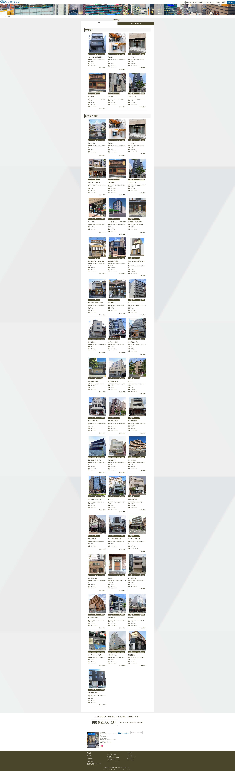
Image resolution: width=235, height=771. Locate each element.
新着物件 (212, 2)
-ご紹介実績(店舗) (111, 759)
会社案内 (224, 2)
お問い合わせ (231, 2)
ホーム (183, 2)
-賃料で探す (89, 760)
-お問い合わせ (130, 755)
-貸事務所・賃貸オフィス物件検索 (94, 763)
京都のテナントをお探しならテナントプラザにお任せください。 (117, 767)
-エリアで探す (90, 758)
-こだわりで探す (90, 761)
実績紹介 (218, 2)
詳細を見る (102, 67)
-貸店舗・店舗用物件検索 (92, 764)
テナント (94, 54)
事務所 (102, 54)
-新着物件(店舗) (110, 756)
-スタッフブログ (130, 760)
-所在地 (129, 753)
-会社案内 (89, 753)
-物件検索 (89, 755)
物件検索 (206, 2)
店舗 (98, 54)
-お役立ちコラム (130, 758)
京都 (89, 54)
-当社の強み (109, 753)
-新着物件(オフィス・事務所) (113, 757)
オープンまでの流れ (198, 2)
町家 (102, 378)
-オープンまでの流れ (111, 754)
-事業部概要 (129, 752)
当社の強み (189, 2)
